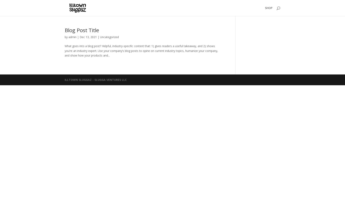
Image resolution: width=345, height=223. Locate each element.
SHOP (268, 8)
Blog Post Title (82, 30)
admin (72, 37)
